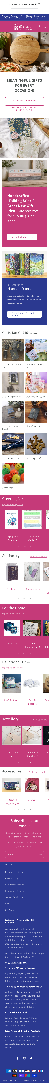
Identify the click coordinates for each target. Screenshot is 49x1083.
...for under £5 (9, 487)
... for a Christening (34, 364)
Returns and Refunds (14, 891)
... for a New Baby (33, 396)
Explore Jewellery (38, 719)
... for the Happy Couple (10, 427)
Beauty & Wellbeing (11, 801)
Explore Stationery (38, 556)
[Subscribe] (40, 854)
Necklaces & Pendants (12, 754)
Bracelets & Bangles (32, 754)
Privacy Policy (11, 878)
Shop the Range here (22, 236)
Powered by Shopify (38, 1080)
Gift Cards (9, 910)
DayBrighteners (11, 700)
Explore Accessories (38, 772)
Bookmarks (31, 589)
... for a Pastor (9, 458)
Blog (7, 903)
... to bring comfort (34, 458)
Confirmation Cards (33, 538)
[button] (3, 26)
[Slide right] (30, 546)
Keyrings (31, 799)
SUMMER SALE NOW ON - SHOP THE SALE (24, 108)
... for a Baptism (10, 396)
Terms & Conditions (14, 897)
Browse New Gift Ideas (24, 100)
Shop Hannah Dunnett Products (23, 314)
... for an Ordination (12, 364)
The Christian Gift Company (19, 1080)
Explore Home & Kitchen (13, 613)
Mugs (10, 643)
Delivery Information (14, 884)
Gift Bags (11, 589)
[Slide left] (18, 546)
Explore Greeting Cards (12, 504)
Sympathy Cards (13, 538)
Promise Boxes (32, 702)
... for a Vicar (31, 426)
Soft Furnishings (31, 645)
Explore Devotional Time (13, 667)
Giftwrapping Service (14, 872)
